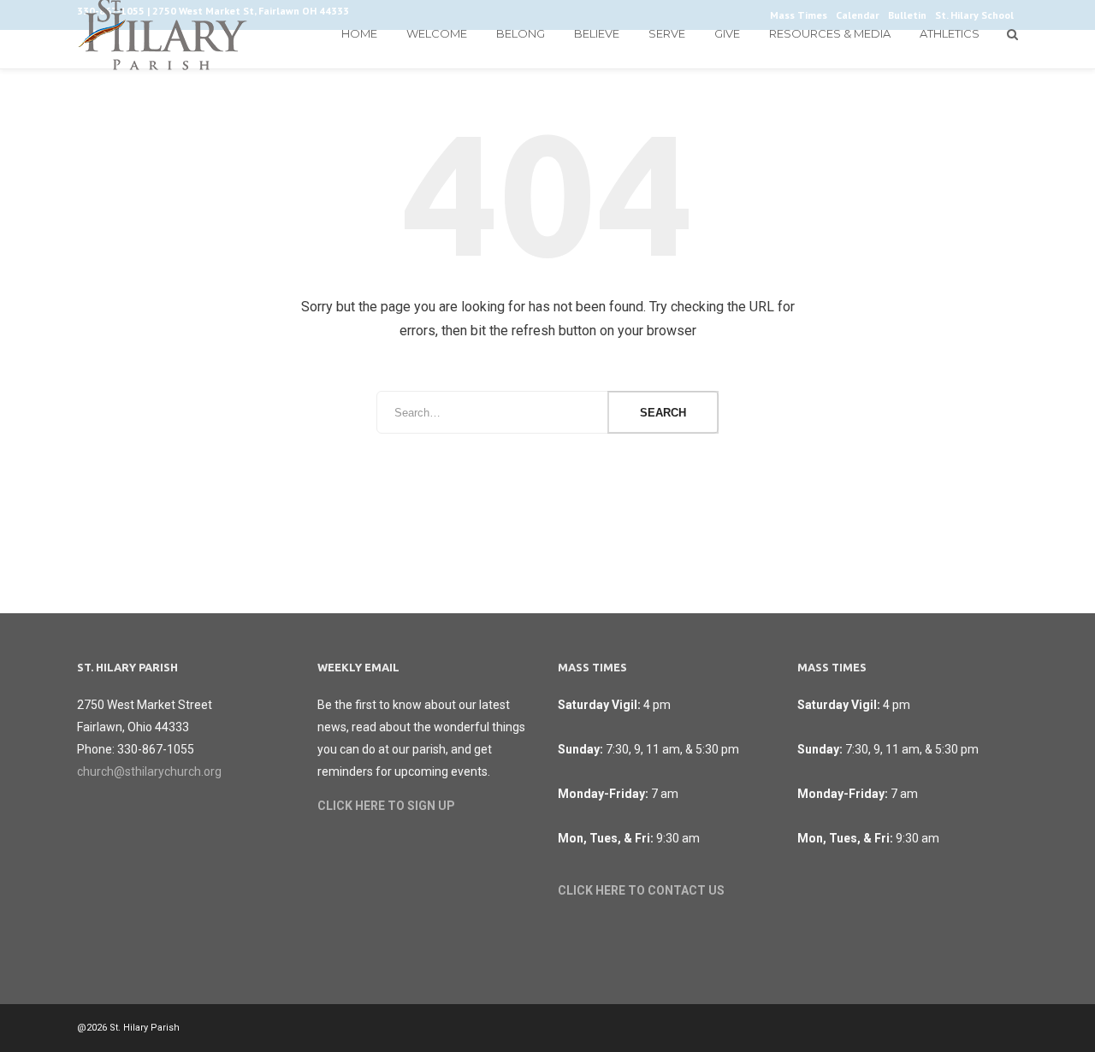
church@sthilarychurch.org (149, 771)
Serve (666, 33)
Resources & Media (830, 33)
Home (359, 33)
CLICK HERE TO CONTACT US (641, 890)
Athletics (950, 33)
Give (727, 33)
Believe (596, 33)
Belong (520, 33)
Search (663, 412)
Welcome (436, 33)
